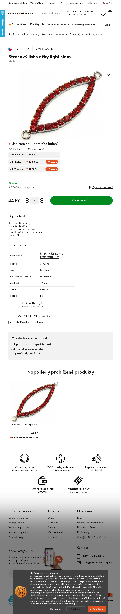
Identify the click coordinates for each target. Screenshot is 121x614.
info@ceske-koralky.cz (29, 322)
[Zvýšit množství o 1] (42, 200)
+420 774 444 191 (83, 12)
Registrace (76, 4)
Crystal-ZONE (44, 49)
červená (45, 264)
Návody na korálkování (90, 523)
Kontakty (53, 537)
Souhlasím (98, 609)
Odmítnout (75, 609)
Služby (51, 528)
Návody (52, 3)
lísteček (44, 270)
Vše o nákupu (37, 3)
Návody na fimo (86, 528)
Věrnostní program (19, 528)
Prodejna (53, 523)
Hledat (68, 13)
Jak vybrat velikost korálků (27, 349)
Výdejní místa (16, 523)
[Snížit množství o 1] (27, 200)
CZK (108, 3)
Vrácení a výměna (18, 532)
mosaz (44, 289)
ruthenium (46, 276)
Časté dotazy (15, 537)
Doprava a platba (17, 3)
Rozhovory (83, 532)
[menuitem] (17, 25)
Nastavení (55, 609)
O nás (51, 518)
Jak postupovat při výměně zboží (31, 344)
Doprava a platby (18, 518)
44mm (44, 283)
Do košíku (85, 200)
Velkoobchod (55, 532)
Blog (79, 518)
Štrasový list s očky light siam (24, 425)
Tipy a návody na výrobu (26, 353)
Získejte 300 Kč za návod (91, 537)
